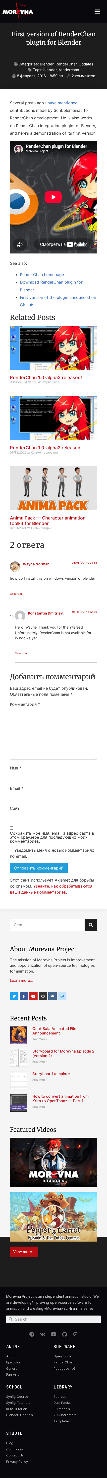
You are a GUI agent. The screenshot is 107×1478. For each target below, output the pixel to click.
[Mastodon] (75, 1334)
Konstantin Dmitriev (45, 613)
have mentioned (63, 102)
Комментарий (25, 704)
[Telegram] (31, 1334)
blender (50, 69)
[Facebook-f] (24, 996)
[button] (97, 11)
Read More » (40, 1039)
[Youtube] (33, 996)
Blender (47, 64)
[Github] (43, 996)
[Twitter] (14, 996)
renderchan (69, 69)
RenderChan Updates (74, 64)
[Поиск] (91, 925)
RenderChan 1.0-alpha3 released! (46, 377)
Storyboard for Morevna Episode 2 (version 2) (63, 1053)
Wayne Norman (36, 564)
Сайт (15, 808)
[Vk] (52, 996)
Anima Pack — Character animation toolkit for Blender (48, 520)
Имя (15, 768)
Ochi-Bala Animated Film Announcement (54, 1030)
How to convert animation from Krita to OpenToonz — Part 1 (60, 1098)
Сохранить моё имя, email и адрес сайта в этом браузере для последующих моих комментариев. (52, 837)
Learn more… (21, 980)
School (14, 1387)
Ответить (16, 593)
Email (16, 788)
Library (63, 1387)
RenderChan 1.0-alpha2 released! (46, 447)
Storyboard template (51, 1073)
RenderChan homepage (42, 274)
